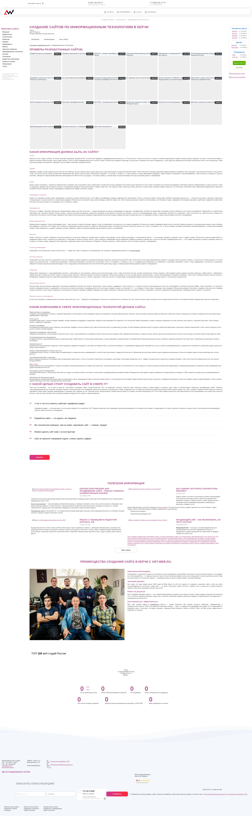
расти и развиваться (152, 604)
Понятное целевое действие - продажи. (160, 540)
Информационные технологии (12, 51)
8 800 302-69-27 (95, 2)
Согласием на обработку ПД (237, 794)
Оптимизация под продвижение (198, 541)
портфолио (35, 39)
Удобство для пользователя (137, 540)
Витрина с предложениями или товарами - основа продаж (195, 538)
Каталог (234, 33)
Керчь (49, 767)
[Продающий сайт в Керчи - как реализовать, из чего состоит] (147, 520)
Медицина (5, 32)
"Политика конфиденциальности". (61, 764)
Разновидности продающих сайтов (182, 543)
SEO (233, 55)
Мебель (5, 46)
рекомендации (49, 39)
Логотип (234, 45)
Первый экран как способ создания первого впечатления (156, 538)
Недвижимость (7, 44)
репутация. (195, 606)
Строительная (7, 37)
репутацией (136, 250)
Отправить (117, 794)
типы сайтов (63, 39)
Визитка (234, 31)
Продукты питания (8, 61)
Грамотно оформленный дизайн (177, 541)
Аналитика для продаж (162, 543)
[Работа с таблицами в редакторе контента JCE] (49, 520)
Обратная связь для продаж (184, 540)
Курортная (5, 39)
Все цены (239, 67)
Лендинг (235, 38)
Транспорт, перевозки (9, 49)
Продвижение (239, 52)
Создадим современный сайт (39, 45)
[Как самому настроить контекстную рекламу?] (144, 489)
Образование (6, 64)
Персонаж (234, 47)
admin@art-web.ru (34, 3)
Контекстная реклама (38, 504)
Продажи (5, 42)
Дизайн (239, 42)
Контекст (235, 57)
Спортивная (6, 56)
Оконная (5, 54)
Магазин (235, 35)
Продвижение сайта (37, 511)
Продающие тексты (159, 541)
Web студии (34, 364)
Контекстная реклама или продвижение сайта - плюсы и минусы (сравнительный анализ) (102, 491)
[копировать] (42, 3)
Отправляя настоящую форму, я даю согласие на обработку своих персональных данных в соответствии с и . (188, 794)
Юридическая (7, 34)
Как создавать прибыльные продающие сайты (143, 536)
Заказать (39, 457)
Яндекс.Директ (162, 507)
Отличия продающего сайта (168, 536)
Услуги (4, 66)
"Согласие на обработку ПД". (60, 761)
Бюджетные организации (10, 59)
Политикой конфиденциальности (215, 794)
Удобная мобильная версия (142, 541)
